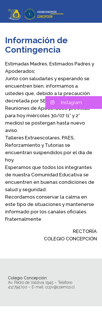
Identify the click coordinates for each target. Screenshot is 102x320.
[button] (73, 102)
